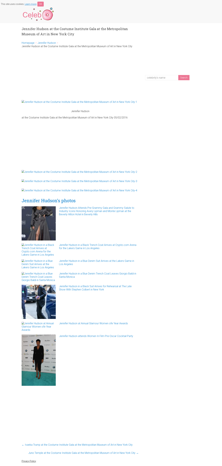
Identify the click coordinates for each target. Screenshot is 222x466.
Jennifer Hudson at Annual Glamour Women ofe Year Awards (93, 323)
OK (40, 4)
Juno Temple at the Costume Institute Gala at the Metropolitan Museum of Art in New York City (83, 452)
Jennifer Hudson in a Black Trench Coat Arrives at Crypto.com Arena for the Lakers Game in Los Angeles (97, 246)
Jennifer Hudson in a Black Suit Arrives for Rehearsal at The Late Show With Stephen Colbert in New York (95, 288)
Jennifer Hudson (47, 42)
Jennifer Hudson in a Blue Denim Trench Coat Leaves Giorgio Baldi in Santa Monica (97, 275)
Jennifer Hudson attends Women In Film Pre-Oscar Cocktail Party (96, 336)
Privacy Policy (29, 461)
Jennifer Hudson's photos (49, 201)
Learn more (30, 4)
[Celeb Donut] (38, 8)
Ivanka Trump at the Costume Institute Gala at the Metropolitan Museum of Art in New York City (77, 444)
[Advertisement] (80, 74)
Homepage (28, 42)
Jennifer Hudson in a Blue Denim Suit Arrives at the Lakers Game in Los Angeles (96, 262)
